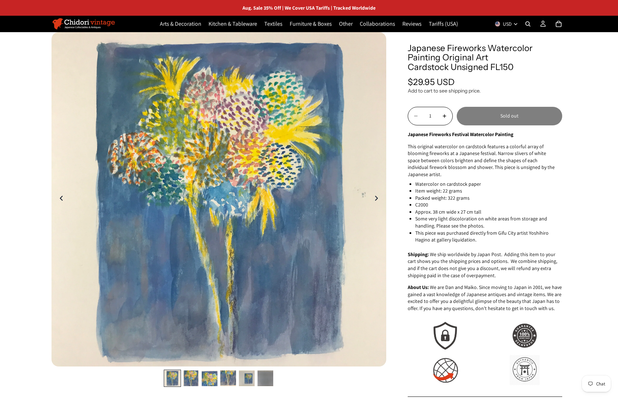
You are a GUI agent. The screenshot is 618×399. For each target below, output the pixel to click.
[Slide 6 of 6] (265, 378)
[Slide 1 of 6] (172, 378)
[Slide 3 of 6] (209, 378)
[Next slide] (378, 199)
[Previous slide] (59, 199)
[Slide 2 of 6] (191, 378)
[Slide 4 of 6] (228, 378)
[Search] (528, 24)
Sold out (509, 116)
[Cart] (558, 24)
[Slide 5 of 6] (247, 378)
